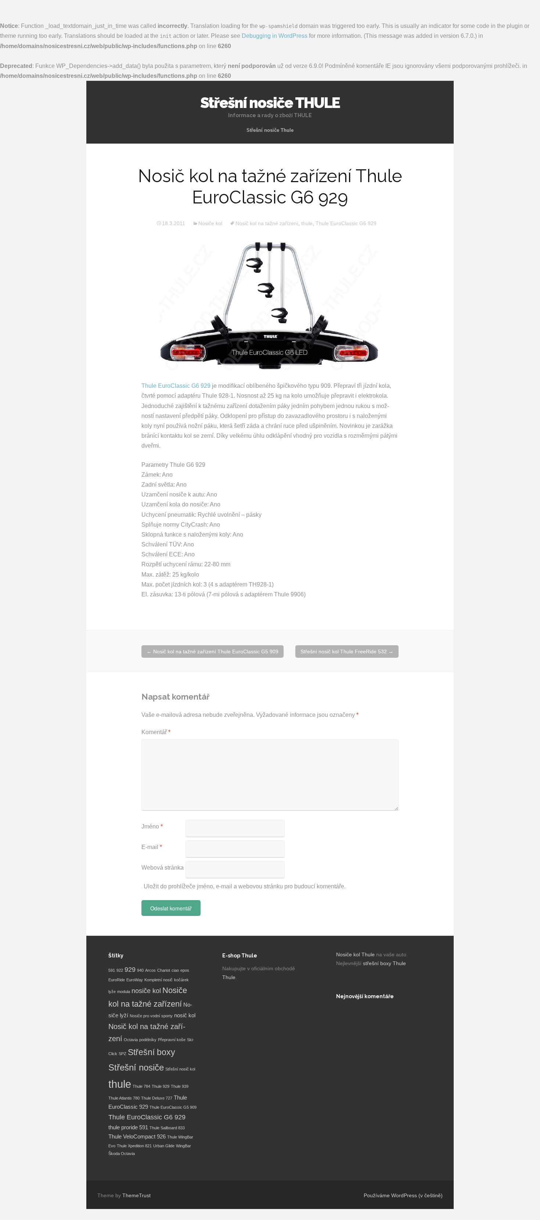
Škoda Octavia (121, 1153)
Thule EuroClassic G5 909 (173, 1107)
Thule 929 (160, 1086)
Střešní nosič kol (180, 1069)
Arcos (150, 970)
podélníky (147, 1039)
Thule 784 (141, 1086)
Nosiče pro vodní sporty (151, 1016)
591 (111, 970)
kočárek (181, 980)
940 (140, 970)
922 (119, 970)
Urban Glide (163, 1146)
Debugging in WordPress (274, 36)
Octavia (131, 1039)
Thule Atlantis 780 (124, 1098)
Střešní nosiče (136, 1067)
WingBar (183, 1146)
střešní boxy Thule (384, 963)
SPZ (122, 1053)
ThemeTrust (136, 1195)
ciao (175, 970)
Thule (228, 977)
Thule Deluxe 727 (156, 1098)
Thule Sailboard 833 (167, 1128)
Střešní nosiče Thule (270, 130)
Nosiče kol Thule (355, 954)
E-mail (151, 847)
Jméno (152, 826)
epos (184, 970)
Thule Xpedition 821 (134, 1146)
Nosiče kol (210, 223)
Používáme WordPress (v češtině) (403, 1195)
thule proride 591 (128, 1127)
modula (123, 991)
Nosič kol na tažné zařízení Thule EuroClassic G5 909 (212, 651)
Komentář (155, 732)
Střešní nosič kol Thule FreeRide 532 (346, 651)
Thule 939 (179, 1086)
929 (130, 969)
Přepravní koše (172, 1039)
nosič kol (184, 1015)
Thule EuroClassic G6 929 (346, 223)
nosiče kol (146, 991)
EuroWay (134, 980)
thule (307, 223)
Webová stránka (162, 868)
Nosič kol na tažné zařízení (266, 223)
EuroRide (116, 980)
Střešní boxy (151, 1052)
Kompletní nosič (158, 980)
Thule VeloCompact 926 (137, 1137)
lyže (112, 991)
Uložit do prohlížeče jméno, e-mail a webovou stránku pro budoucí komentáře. (245, 886)
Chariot (163, 970)
